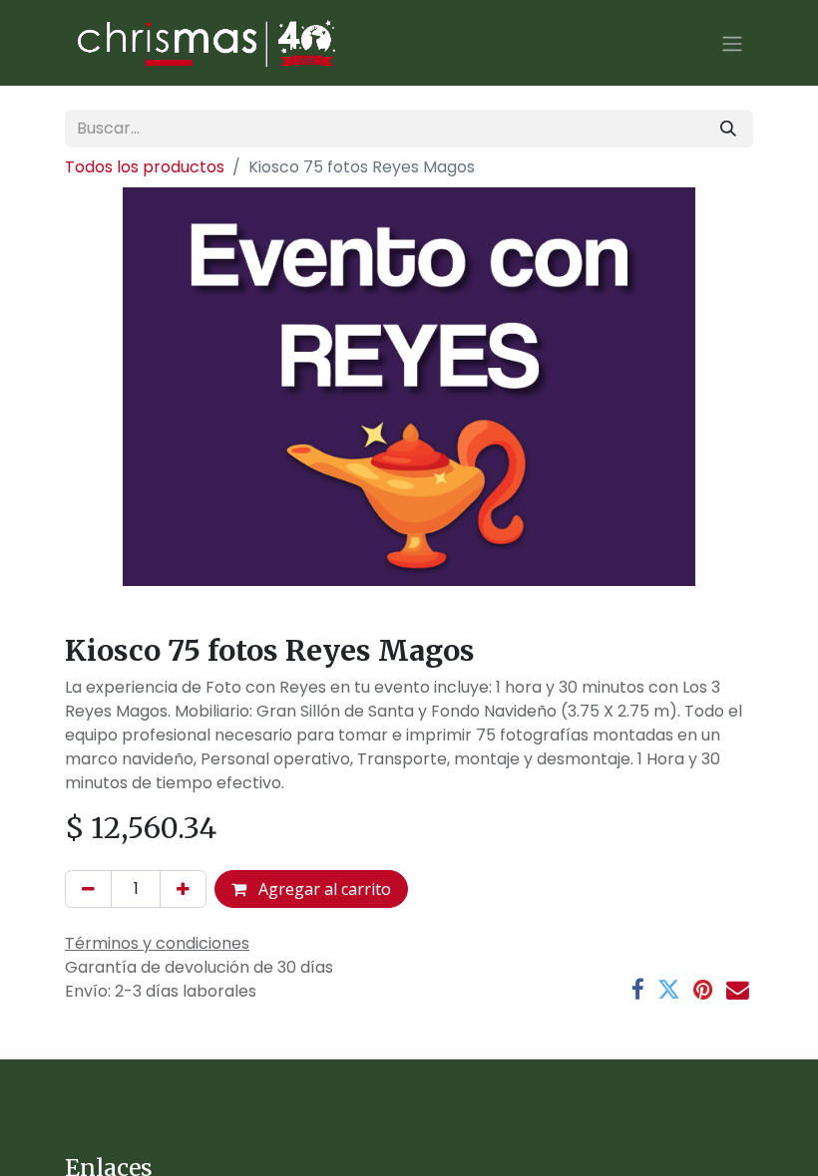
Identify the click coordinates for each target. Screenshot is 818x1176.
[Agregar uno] (183, 889)
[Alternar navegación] (732, 43)
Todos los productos (144, 166)
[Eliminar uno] (88, 889)
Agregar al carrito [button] (322, 889)
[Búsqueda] (728, 128)
